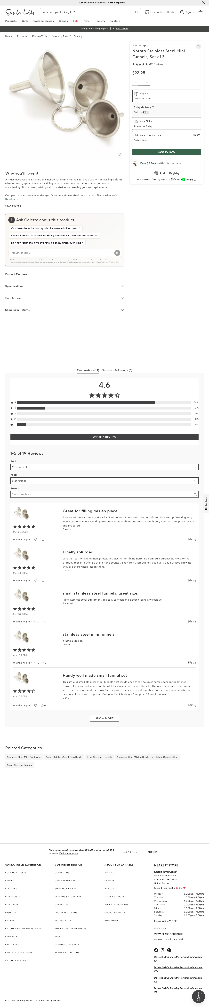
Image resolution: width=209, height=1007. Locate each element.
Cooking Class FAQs (67, 944)
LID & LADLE (12, 944)
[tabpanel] (104, 550)
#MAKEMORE (111, 920)
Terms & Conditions (67, 952)
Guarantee (61, 904)
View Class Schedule (168, 934)
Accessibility (63, 920)
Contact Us (62, 872)
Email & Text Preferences (70, 928)
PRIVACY (109, 888)
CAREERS (109, 880)
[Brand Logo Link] (20, 12)
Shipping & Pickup (66, 888)
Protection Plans (66, 912)
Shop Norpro (140, 45)
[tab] (88, 370)
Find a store (160, 928)
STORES (9, 880)
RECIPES (10, 920)
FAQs (58, 936)
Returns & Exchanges (68, 896)
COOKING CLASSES (15, 872)
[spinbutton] (141, 83)
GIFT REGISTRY (13, 896)
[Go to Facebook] (156, 950)
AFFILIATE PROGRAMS (116, 904)
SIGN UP (152, 852)
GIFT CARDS (12, 904)
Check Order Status (67, 880)
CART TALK (11, 936)
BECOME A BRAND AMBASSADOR (23, 928)
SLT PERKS (11, 888)
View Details (178, 939)
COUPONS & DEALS (115, 912)
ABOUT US (110, 872)
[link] (200, 12)
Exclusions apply (68, 853)
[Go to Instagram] (163, 950)
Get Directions (161, 939)
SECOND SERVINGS (15, 960)
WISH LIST (10, 912)
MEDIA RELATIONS (114, 896)
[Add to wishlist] (198, 46)
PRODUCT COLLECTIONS (18, 952)
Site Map (57, 1000)
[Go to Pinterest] (169, 950)
